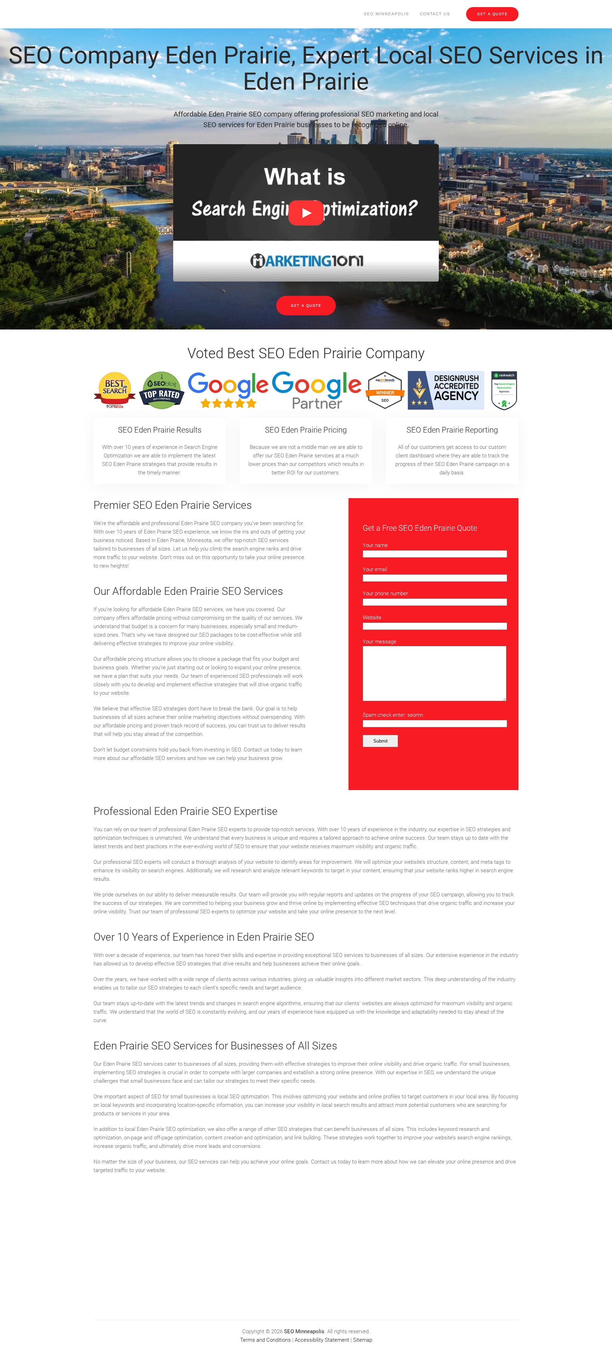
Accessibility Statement (322, 1340)
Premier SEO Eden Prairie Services (173, 505)
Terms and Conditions (265, 1340)
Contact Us (435, 13)
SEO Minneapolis (386, 13)
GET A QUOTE (492, 14)
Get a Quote (306, 305)
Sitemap (362, 1340)
